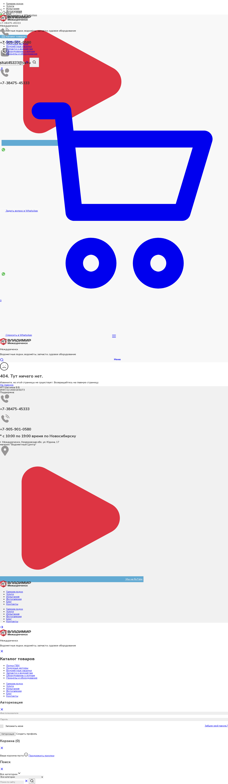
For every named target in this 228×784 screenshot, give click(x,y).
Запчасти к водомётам (19, 673)
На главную (6, 385)
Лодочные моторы (17, 668)
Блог (9, 601)
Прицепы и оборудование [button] (21, 54)
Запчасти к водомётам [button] (19, 49)
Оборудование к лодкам (20, 675)
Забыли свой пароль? (216, 725)
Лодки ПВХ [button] (13, 41)
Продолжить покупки (41, 755)
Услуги (10, 6)
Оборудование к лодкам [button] (20, 51)
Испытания (12, 8)
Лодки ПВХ (13, 665)
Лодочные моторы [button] (17, 44)
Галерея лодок (14, 3)
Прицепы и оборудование (21, 678)
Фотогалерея (14, 11)
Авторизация (7, 734)
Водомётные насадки (19, 670)
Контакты (12, 604)
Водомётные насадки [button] (19, 46)
